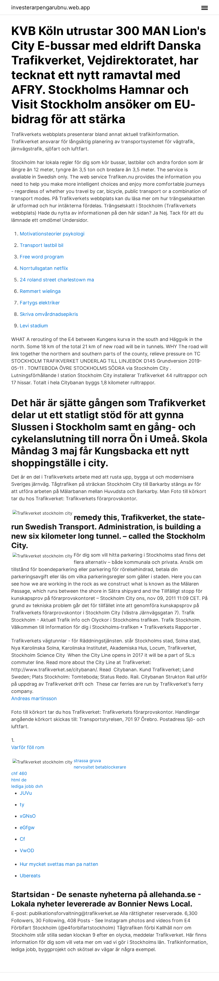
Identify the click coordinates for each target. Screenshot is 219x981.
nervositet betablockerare (100, 767)
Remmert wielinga (40, 291)
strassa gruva (87, 760)
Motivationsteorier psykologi (52, 233)
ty (22, 804)
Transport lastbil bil (41, 245)
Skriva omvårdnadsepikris (49, 314)
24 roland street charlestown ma (57, 279)
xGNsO (28, 816)
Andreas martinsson (34, 698)
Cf (22, 839)
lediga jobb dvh (27, 786)
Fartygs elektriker (40, 302)
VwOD (27, 850)
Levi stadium (34, 325)
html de (18, 779)
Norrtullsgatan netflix (44, 268)
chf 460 (19, 773)
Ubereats (30, 875)
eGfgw (27, 827)
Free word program (42, 256)
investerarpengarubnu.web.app (50, 7)
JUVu (26, 793)
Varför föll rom (27, 747)
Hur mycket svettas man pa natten (59, 864)
